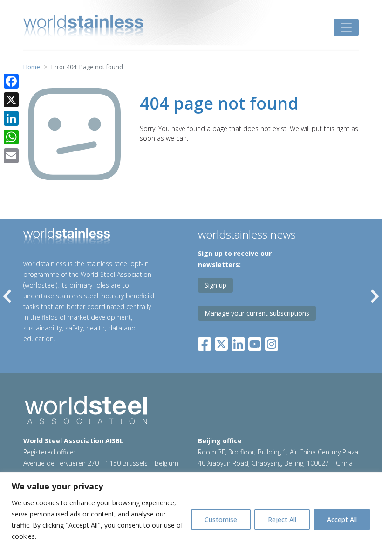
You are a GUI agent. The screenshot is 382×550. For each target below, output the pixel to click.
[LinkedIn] (238, 342)
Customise (221, 519)
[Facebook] (206, 342)
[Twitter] (221, 342)
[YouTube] (254, 342)
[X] (11, 99)
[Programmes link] (89, 237)
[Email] (11, 155)
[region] (191, 511)
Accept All (342, 519)
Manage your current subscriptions (257, 313)
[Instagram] (271, 342)
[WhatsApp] (11, 137)
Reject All (282, 519)
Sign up (215, 285)
